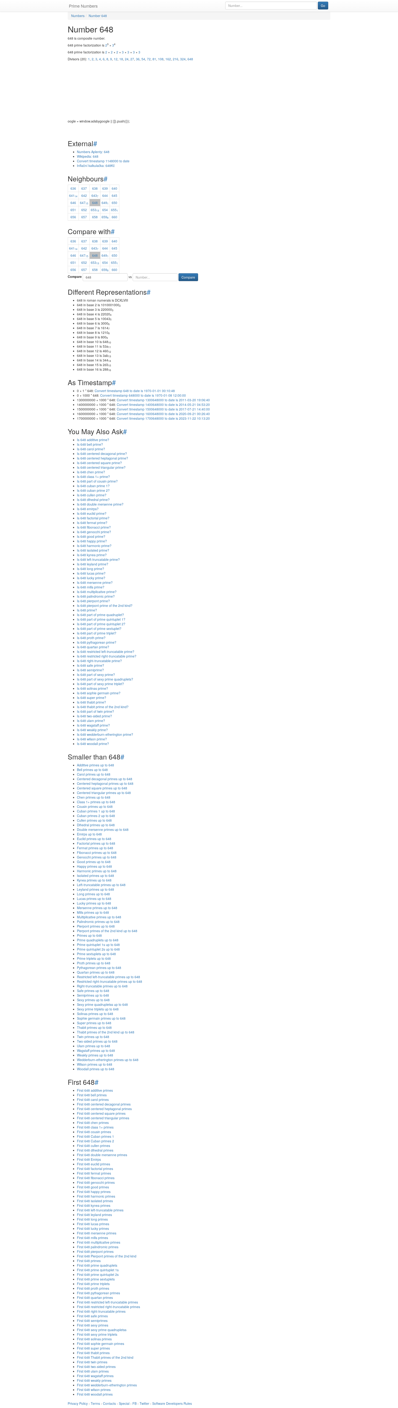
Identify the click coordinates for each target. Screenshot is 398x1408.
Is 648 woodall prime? (93, 743)
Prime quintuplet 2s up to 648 (98, 949)
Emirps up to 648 (89, 834)
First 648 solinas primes (94, 1339)
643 (94, 195)
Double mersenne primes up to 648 (103, 829)
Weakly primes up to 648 (95, 1055)
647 (84, 202)
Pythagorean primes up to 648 (99, 967)
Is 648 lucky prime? (91, 578)
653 (95, 209)
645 (114, 195)
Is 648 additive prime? (93, 439)
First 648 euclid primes (93, 1164)
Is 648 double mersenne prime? (100, 504)
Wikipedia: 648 (87, 156)
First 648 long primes (92, 1219)
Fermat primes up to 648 (95, 848)
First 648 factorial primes (95, 1168)
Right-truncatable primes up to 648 (102, 986)
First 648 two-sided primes (96, 1366)
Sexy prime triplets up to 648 (98, 1009)
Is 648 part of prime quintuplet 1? (101, 619)
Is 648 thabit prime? (91, 702)
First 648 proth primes (93, 1288)
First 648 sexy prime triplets (97, 1334)
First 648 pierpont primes (95, 1251)
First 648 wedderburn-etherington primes (107, 1385)
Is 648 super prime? (91, 697)
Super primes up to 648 (94, 1023)
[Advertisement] (199, 86)
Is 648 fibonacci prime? (94, 527)
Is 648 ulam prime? (91, 720)
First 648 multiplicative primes (98, 1242)
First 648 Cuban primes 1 (95, 1136)
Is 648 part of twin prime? (95, 711)
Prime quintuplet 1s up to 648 (98, 944)
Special (124, 1403)
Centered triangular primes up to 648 (104, 792)
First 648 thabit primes (93, 1352)
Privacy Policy (78, 1403)
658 (95, 217)
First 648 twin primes (92, 1362)
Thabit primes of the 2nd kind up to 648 (105, 1032)
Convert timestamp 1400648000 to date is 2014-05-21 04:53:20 (163, 404)
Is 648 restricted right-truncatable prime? (106, 656)
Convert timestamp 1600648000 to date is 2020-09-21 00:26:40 (163, 413)
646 (73, 202)
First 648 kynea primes (93, 1205)
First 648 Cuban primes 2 (95, 1141)
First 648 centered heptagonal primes (104, 1108)
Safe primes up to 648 (93, 990)
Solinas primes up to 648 (95, 1013)
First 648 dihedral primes (95, 1150)
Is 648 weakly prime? (92, 729)
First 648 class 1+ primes (95, 1127)
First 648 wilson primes (94, 1389)
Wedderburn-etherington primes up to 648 (107, 1059)
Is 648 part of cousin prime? (97, 481)
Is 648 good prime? (91, 536)
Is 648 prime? (87, 610)
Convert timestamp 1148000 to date (103, 161)
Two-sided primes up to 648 (97, 1041)
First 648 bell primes (92, 1095)
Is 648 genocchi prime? (94, 531)
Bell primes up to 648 (92, 769)
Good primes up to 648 (94, 861)
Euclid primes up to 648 (94, 838)
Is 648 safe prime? (90, 665)
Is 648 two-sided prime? (94, 716)
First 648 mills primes (92, 1237)
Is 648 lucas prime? (91, 573)
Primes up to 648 (89, 935)
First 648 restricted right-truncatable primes (108, 1306)
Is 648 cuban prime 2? (93, 490)
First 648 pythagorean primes (98, 1293)
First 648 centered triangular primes (103, 1118)
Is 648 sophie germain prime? (98, 693)
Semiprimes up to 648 (93, 995)
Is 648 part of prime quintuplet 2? (101, 624)
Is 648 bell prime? (90, 444)
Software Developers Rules (172, 1403)
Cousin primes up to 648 (95, 806)
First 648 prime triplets (93, 1283)
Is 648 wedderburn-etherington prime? (105, 734)
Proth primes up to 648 (93, 963)
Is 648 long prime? (90, 568)
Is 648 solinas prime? (92, 688)
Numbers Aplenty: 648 (93, 151)
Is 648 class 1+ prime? (93, 476)
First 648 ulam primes (93, 1371)
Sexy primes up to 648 (93, 1000)
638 (95, 188)
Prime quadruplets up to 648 (97, 940)
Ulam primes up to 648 (93, 1046)
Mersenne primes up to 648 (97, 907)
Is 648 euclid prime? (91, 513)
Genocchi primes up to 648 (96, 857)
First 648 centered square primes (101, 1113)
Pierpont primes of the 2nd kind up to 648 (107, 930)
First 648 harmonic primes (96, 1196)
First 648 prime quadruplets (97, 1265)
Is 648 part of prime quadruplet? (100, 614)
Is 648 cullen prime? (91, 495)
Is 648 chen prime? (91, 472)
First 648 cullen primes (93, 1145)
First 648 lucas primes (93, 1224)
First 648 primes (89, 1260)
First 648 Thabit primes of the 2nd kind (105, 1357)
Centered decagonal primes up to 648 (104, 779)
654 (105, 209)
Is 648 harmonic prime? (94, 545)
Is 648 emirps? (88, 508)
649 (105, 202)
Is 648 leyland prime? (92, 564)
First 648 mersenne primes (96, 1233)
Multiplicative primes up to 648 (99, 917)
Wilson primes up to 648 (94, 1064)
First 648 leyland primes (94, 1214)
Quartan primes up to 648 (95, 972)
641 (73, 195)
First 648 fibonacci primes (95, 1177)
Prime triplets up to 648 (94, 958)
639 (105, 188)
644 (105, 195)
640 (114, 188)
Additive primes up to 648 (95, 765)
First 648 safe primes (92, 1316)
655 (114, 209)
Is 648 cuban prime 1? (93, 485)
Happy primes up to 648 (94, 866)
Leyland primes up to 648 (95, 889)
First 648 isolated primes (95, 1201)
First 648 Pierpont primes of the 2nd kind (106, 1256)
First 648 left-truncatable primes (100, 1210)
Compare (75, 276)
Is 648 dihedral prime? (93, 499)
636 (73, 188)
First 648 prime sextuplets (96, 1279)
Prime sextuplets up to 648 (96, 953)
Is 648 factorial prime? (93, 518)
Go (323, 5)
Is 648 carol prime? (91, 449)
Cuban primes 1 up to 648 (96, 811)
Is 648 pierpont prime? (93, 601)
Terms (95, 1403)
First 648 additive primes (95, 1090)
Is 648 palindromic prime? (96, 596)
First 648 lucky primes (93, 1228)
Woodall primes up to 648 (95, 1069)
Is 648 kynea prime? (92, 555)
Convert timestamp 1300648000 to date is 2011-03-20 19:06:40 (163, 400)
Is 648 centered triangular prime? (101, 467)
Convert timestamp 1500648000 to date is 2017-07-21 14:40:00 (163, 409)
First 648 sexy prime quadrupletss (101, 1329)
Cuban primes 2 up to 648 (96, 815)
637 (84, 188)
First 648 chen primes (93, 1122)
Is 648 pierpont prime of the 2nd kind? (104, 605)
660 (114, 217)
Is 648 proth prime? (91, 637)
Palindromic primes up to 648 (98, 921)
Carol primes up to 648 (93, 774)
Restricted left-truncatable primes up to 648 (108, 977)
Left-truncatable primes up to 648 (101, 884)
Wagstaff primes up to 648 (96, 1050)
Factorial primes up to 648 (96, 843)
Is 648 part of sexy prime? (96, 674)
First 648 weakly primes (94, 1380)
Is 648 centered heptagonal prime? (102, 458)
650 (114, 202)
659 (105, 217)
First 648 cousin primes (94, 1131)
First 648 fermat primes (94, 1173)
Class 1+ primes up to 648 (96, 802)
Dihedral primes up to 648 (96, 825)
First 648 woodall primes (95, 1394)
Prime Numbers (83, 6)
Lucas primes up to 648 (94, 898)
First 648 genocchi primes (96, 1182)
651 (73, 209)
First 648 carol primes (93, 1099)
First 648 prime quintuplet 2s (98, 1274)
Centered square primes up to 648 (102, 788)
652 (84, 209)
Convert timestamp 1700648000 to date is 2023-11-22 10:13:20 (163, 418)
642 (84, 195)
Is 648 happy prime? (92, 541)
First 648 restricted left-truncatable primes (107, 1302)
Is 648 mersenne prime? (95, 582)
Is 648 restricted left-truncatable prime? (105, 651)
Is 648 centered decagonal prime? (102, 453)
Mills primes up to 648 (93, 912)
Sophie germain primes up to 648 (101, 1018)
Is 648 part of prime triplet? (96, 633)
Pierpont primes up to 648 (96, 926)
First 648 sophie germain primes (100, 1343)
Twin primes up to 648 (93, 1036)
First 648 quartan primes (95, 1297)
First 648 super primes (93, 1348)
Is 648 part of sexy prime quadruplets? (105, 679)
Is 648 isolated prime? (93, 550)
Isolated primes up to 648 (95, 875)
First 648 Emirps (89, 1159)
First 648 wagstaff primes (95, 1375)
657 (84, 217)
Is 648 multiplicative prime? (97, 591)
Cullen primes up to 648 (94, 820)
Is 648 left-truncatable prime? (98, 559)
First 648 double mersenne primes (102, 1154)
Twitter (144, 1403)
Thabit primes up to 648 (94, 1027)
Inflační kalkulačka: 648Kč (96, 165)
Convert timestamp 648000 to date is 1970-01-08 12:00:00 (143, 395)
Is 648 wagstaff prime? (93, 725)
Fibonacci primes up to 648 (97, 852)
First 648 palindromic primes (97, 1247)
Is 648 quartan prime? (93, 647)
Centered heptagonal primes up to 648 (105, 783)
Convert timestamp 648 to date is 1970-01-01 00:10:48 (135, 390)
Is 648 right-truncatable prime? (99, 660)
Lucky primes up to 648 (94, 903)
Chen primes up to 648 (93, 797)
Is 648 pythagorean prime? (96, 642)
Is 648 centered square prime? (99, 462)
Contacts (109, 1403)
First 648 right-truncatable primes (101, 1311)
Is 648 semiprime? (90, 670)
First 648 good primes (93, 1187)
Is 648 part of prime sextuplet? (99, 628)
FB (134, 1403)
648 (95, 202)
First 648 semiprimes (92, 1320)
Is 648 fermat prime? (92, 522)
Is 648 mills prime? (90, 587)
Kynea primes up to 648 (94, 880)
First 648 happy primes (94, 1191)
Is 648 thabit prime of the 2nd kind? (103, 706)
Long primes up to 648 (93, 894)
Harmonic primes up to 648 (97, 871)
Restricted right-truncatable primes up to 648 (109, 981)
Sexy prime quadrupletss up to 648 (102, 1004)
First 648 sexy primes (92, 1325)
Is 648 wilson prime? (92, 739)
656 (73, 217)
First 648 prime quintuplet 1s (98, 1270)
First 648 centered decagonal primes (104, 1104)
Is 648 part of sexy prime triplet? (100, 683)
